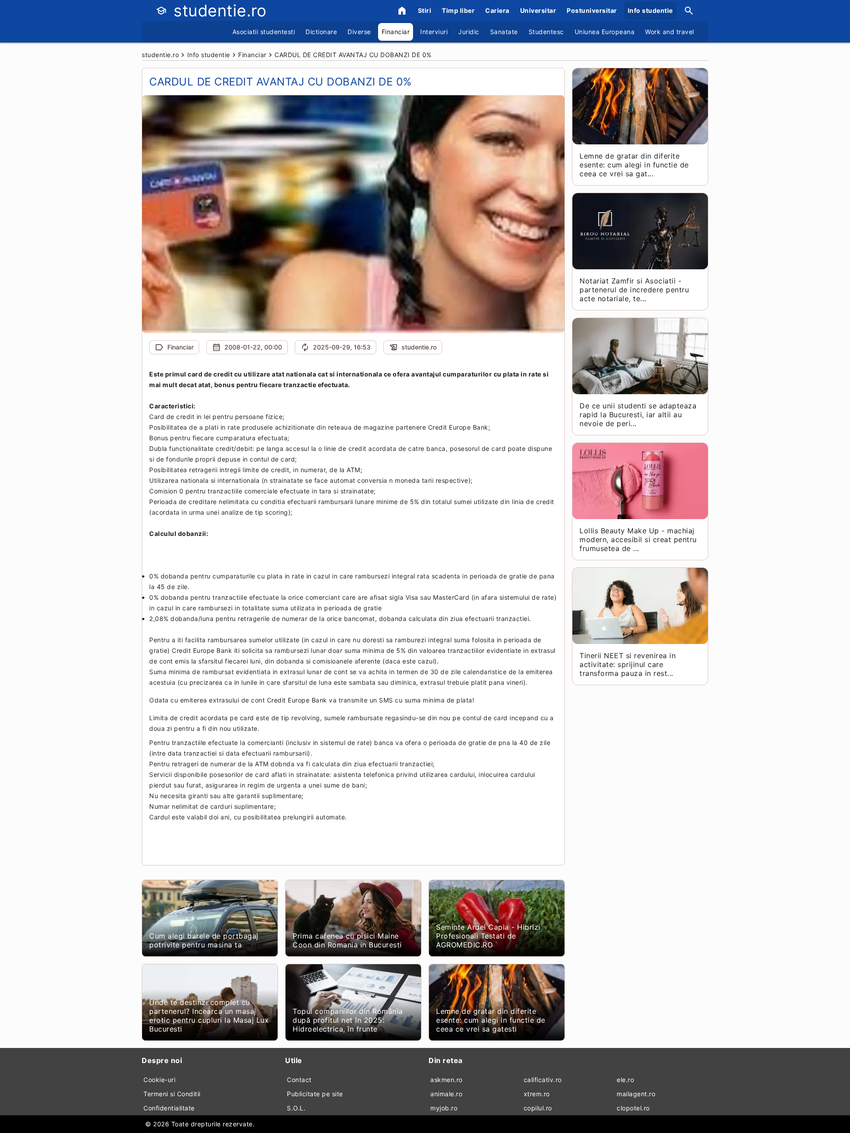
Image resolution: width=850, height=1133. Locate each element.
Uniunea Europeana (605, 31)
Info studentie (650, 10)
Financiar (396, 31)
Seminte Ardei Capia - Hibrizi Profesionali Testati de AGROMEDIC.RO (488, 936)
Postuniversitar (592, 10)
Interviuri (434, 31)
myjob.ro (443, 1108)
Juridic (468, 31)
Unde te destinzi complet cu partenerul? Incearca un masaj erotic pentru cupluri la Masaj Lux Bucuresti (209, 1015)
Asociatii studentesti (263, 31)
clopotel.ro (633, 1108)
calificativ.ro (543, 1079)
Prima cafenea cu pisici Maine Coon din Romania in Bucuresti (347, 940)
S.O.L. (296, 1108)
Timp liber (458, 10)
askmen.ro (446, 1079)
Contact (299, 1079)
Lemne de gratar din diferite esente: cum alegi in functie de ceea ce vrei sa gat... (634, 164)
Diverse (359, 31)
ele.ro (625, 1079)
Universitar (538, 10)
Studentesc (546, 31)
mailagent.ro (636, 1094)
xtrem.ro (537, 1094)
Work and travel (669, 31)
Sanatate (504, 31)
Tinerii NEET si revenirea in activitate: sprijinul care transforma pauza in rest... (628, 664)
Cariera (497, 10)
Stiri (425, 10)
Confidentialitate (169, 1108)
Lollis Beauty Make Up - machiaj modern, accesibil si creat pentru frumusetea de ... (638, 539)
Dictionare (321, 31)
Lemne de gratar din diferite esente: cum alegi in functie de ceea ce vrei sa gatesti (490, 1020)
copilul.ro (538, 1108)
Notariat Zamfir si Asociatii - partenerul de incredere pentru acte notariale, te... (634, 289)
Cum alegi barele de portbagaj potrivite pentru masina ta (204, 940)
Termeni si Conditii (172, 1094)
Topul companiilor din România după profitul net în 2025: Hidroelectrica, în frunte (348, 1020)
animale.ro (446, 1094)
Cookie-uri (159, 1079)
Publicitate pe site (315, 1094)
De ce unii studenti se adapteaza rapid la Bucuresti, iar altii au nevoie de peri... (638, 414)
